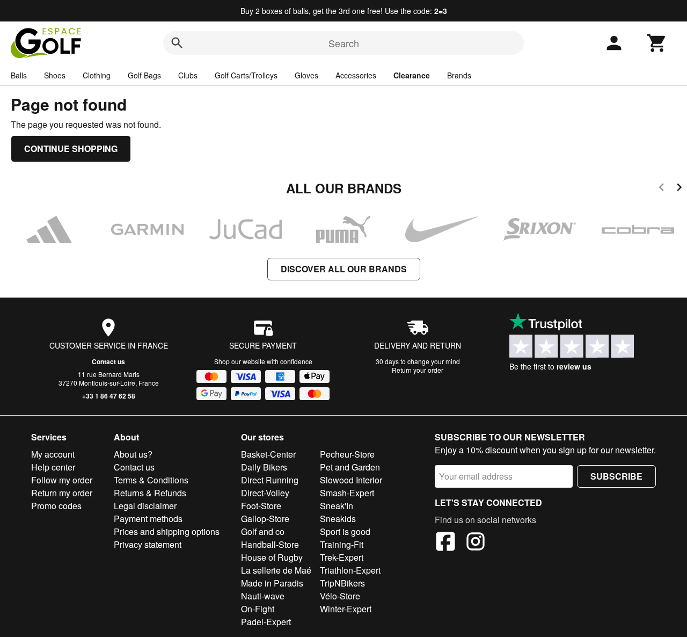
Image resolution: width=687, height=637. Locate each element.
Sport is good (345, 531)
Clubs (188, 75)
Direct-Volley (265, 493)
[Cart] (657, 43)
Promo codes (56, 506)
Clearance (411, 75)
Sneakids (338, 518)
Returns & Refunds (150, 493)
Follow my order (61, 480)
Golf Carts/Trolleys (246, 75)
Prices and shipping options (167, 531)
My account (53, 454)
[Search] (177, 43)
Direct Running (269, 480)
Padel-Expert (266, 622)
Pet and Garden (350, 467)
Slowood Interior (351, 480)
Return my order (61, 493)
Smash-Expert (347, 493)
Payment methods (148, 518)
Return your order (417, 369)
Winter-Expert (345, 609)
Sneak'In (336, 506)
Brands (459, 75)
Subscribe (616, 476)
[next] (679, 188)
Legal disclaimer (145, 506)
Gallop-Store (265, 518)
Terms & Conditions (151, 480)
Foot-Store (261, 506)
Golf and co (262, 531)
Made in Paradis (272, 583)
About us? (133, 454)
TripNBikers (342, 583)
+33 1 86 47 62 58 (108, 396)
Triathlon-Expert (350, 570)
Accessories (355, 75)
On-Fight (257, 609)
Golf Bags (144, 75)
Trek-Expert (341, 557)
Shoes (54, 75)
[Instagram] (475, 543)
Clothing (97, 75)
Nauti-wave (262, 596)
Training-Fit (341, 544)
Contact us (108, 361)
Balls (19, 75)
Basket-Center (268, 454)
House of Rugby (272, 557)
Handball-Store (270, 544)
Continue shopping (71, 148)
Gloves (306, 75)
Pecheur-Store (347, 454)
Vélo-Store (340, 596)
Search (343, 43)
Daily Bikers (264, 467)
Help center (53, 467)
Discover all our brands (344, 269)
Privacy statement (147, 544)
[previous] (661, 188)
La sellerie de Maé (276, 570)
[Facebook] (445, 543)
